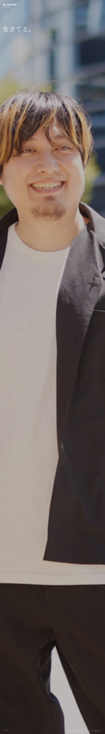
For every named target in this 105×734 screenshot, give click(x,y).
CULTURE (5, 16)
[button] (5, 730)
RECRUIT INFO (7, 18)
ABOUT (5, 13)
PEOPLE (5, 11)
